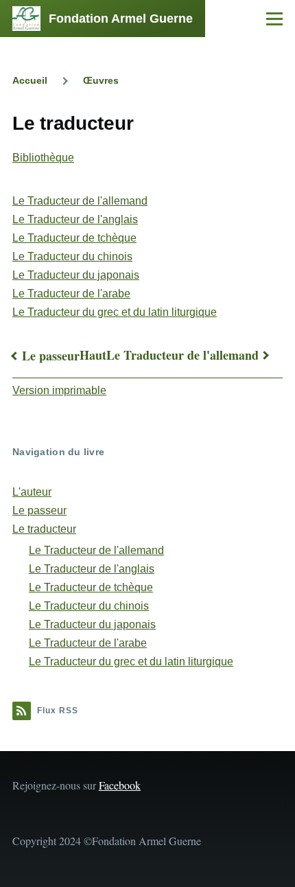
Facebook (120, 785)
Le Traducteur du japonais (75, 275)
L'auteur (31, 492)
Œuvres (101, 80)
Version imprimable (59, 390)
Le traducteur (44, 529)
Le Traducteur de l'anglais (75, 219)
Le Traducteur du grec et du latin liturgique (114, 312)
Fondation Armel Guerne (121, 18)
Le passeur (51, 356)
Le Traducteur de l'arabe (71, 293)
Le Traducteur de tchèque (74, 238)
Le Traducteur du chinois (72, 256)
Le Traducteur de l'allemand (80, 201)
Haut (93, 355)
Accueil (29, 80)
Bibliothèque (43, 157)
